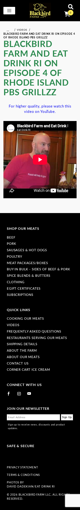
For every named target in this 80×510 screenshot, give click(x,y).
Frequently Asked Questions (34, 331)
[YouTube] (31, 395)
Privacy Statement (22, 467)
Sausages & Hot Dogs (27, 250)
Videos (13, 325)
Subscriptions (20, 295)
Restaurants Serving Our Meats (37, 338)
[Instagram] (21, 395)
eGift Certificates (24, 288)
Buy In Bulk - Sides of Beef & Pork (38, 269)
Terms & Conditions (23, 475)
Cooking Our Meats (25, 318)
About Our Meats (23, 357)
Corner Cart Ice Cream (28, 369)
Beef (11, 237)
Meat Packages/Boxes (27, 263)
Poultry (14, 256)
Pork (11, 243)
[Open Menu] (9, 10)
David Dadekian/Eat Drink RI (31, 486)
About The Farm (22, 350)
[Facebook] (10, 395)
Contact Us (18, 363)
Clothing (16, 282)
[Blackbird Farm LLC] (40, 10)
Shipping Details (22, 344)
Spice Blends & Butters (28, 275)
